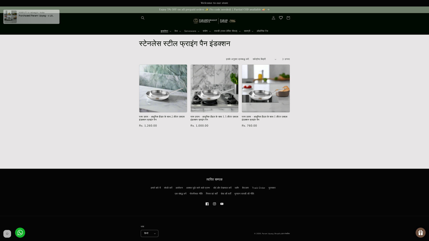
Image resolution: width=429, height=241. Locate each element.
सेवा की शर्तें (226, 193)
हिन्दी (146, 233)
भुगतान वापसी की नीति (244, 193)
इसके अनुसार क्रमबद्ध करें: (237, 59)
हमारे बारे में (156, 187)
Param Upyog (268, 233)
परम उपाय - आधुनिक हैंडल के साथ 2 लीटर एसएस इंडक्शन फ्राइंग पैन (162, 118)
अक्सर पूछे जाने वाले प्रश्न (198, 187)
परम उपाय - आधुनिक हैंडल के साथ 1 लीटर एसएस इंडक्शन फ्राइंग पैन (264, 118)
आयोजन (179, 187)
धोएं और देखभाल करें (222, 187)
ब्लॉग (237, 187)
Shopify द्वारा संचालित (282, 233)
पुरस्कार (272, 187)
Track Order (258, 187)
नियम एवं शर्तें (212, 193)
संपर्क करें (168, 187)
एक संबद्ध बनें (180, 193)
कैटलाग (245, 187)
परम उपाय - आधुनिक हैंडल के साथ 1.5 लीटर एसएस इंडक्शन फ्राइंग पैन (214, 118)
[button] (142, 18)
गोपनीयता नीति (196, 193)
